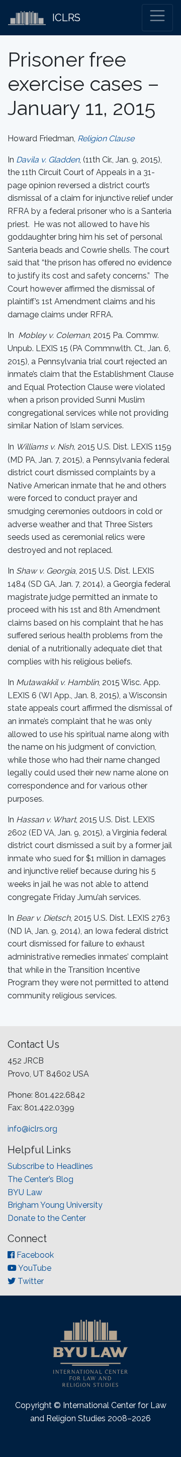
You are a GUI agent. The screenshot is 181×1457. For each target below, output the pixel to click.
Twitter (30, 1281)
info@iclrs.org (32, 1129)
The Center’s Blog (40, 1179)
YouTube (34, 1268)
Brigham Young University (55, 1205)
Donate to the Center (47, 1218)
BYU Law (25, 1192)
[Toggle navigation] (157, 17)
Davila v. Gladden (47, 159)
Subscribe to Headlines (50, 1166)
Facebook (34, 1255)
